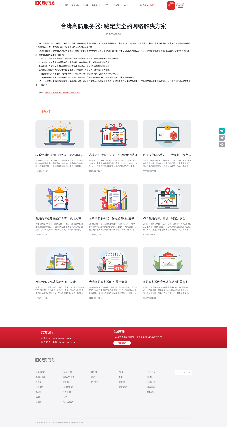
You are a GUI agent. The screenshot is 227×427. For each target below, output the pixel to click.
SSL (121, 377)
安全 (121, 372)
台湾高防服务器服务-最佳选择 (108, 281)
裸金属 (85, 5)
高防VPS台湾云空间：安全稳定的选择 (113, 154)
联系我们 (151, 387)
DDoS (125, 5)
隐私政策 (151, 392)
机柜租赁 (67, 392)
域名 (93, 377)
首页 (66, 5)
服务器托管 (68, 387)
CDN (133, 5)
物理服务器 (96, 5)
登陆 (181, 5)
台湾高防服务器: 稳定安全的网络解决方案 (62, 93)
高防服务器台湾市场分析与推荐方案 (165, 281)
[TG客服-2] (222, 138)
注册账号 (172, 5)
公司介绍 (151, 382)
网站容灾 (123, 387)
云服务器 (75, 5)
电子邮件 (95, 382)
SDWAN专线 (68, 377)
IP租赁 (66, 382)
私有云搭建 (68, 402)
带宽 (65, 397)
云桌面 (116, 5)
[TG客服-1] (222, 131)
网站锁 (122, 382)
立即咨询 (122, 343)
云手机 (107, 5)
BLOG (149, 377)
